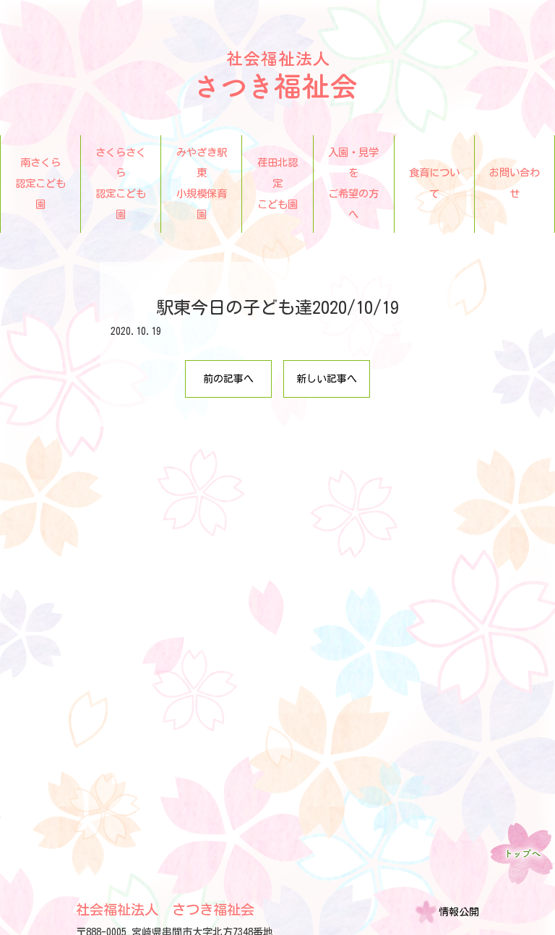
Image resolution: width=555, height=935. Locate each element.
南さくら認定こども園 (40, 183)
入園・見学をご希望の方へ (353, 183)
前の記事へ (228, 379)
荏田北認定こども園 (277, 183)
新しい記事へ (326, 379)
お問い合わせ (514, 183)
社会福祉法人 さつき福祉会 (165, 909)
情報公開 (459, 912)
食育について (434, 183)
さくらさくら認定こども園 (120, 183)
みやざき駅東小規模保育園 (201, 183)
